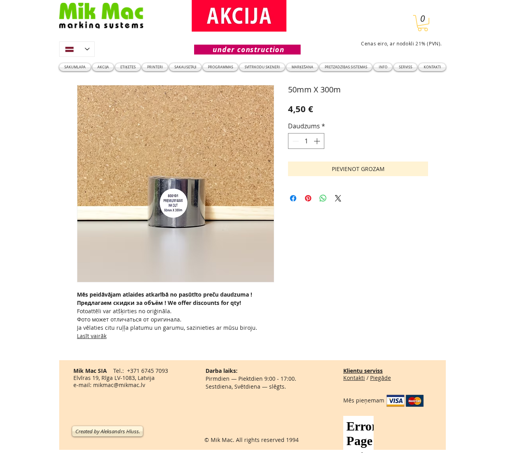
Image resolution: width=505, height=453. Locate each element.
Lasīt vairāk (92, 336)
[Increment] (317, 140)
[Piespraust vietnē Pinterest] (308, 198)
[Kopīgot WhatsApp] (323, 198)
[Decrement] (294, 140)
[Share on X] (338, 198)
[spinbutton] (306, 140)
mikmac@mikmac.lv (119, 385)
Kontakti (354, 378)
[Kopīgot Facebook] (293, 198)
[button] (422, 23)
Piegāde (380, 378)
